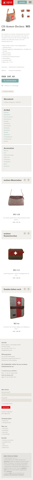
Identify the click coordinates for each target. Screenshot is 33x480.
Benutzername (6, 392)
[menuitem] (16, 420)
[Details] (16, 205)
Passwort (4, 398)
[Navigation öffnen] (30, 2)
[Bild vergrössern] (22, 10)
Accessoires (9, 148)
